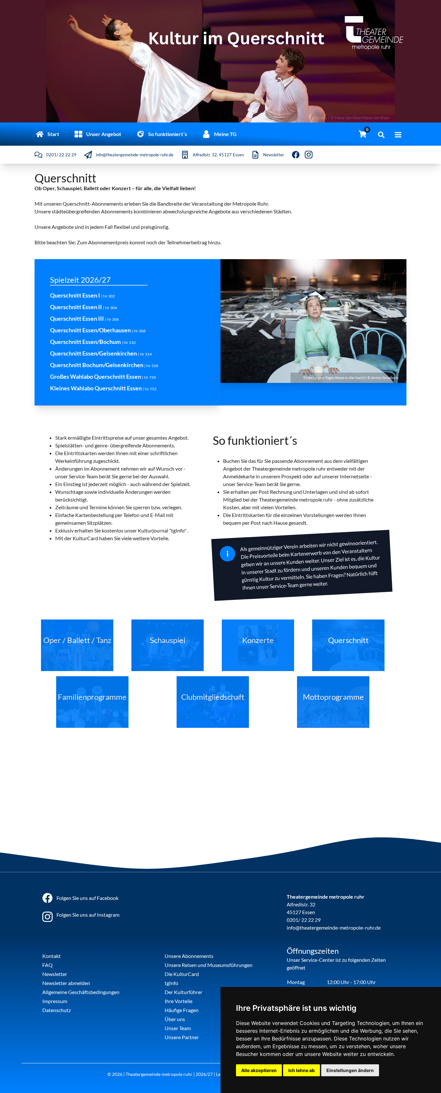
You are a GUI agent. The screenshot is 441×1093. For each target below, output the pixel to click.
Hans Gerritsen (376, 117)
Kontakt (51, 956)
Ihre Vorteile (178, 1001)
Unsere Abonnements (189, 956)
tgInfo (171, 983)
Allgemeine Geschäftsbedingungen (80, 992)
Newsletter (54, 974)
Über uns (175, 1019)
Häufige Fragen (182, 1010)
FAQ (47, 965)
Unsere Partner (182, 1037)
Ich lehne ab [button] (301, 1070)
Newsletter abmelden (66, 983)
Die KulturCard (182, 974)
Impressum (54, 1001)
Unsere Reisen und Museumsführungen (208, 965)
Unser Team (178, 1028)
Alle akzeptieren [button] (259, 1070)
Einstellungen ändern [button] (350, 1070)
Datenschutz (56, 1010)
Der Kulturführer (183, 992)
